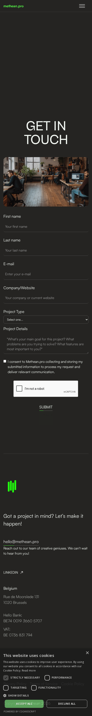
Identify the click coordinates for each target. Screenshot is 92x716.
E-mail (8, 263)
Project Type (13, 311)
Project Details (15, 328)
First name (12, 216)
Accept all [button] (24, 704)
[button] (46, 695)
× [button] (87, 653)
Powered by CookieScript (20, 711)
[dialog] (46, 682)
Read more (29, 670)
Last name (12, 240)
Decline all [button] (67, 704)
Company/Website (19, 287)
